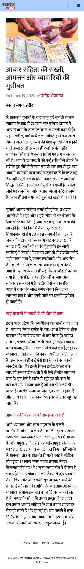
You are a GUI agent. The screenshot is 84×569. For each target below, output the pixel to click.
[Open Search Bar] (67, 5)
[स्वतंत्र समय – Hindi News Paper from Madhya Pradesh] (8, 5)
